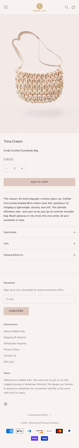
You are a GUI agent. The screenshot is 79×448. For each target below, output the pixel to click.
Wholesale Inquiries (15, 343)
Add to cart (39, 182)
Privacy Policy (11, 349)
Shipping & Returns (15, 337)
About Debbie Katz (14, 331)
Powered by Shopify (49, 423)
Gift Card (9, 362)
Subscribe (16, 311)
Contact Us (10, 355)
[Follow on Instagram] (5, 404)
